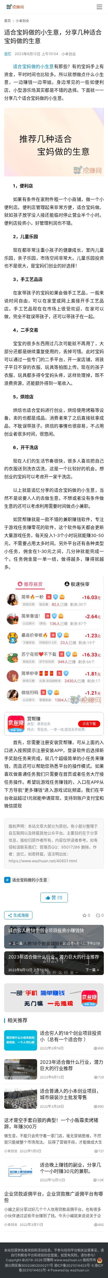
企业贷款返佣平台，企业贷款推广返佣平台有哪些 (53, 1197)
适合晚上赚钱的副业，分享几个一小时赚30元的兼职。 (70, 1168)
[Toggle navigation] (99, 7)
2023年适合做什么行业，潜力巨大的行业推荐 (71, 1065)
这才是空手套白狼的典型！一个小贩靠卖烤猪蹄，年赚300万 (51, 1123)
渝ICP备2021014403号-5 (74, 1265)
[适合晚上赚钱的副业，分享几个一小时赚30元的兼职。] (20, 1172)
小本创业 (68, 54)
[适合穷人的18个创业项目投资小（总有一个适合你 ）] (20, 1040)
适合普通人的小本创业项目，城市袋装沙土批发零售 (70, 1094)
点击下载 (89, 724)
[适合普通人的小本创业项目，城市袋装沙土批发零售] (20, 1098)
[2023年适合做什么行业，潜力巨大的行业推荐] (20, 1069)
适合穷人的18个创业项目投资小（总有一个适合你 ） (70, 1036)
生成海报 (20, 915)
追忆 (7, 54)
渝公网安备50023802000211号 (29, 1265)
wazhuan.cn (79, 1270)
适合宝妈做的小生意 (33, 66)
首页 (7, 21)
